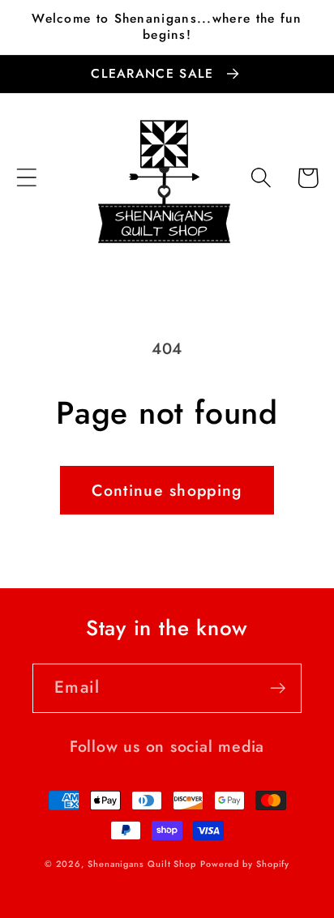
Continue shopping (167, 490)
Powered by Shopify (244, 863)
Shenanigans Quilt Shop (142, 863)
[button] (26, 178)
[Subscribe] (278, 688)
